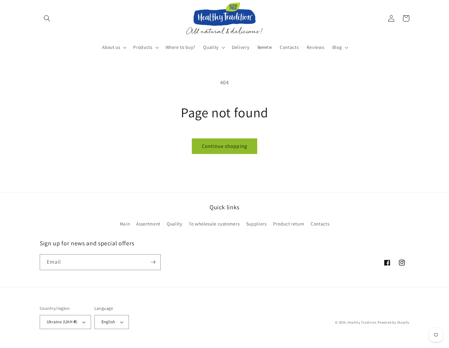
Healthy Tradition (362, 322)
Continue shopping (224, 146)
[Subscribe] (153, 262)
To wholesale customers (214, 224)
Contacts (320, 224)
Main (125, 224)
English (108, 321)
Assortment (148, 224)
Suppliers (256, 224)
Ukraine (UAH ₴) (62, 321)
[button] (47, 18)
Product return (288, 224)
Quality (174, 224)
